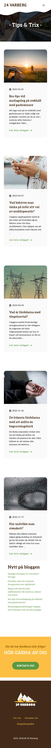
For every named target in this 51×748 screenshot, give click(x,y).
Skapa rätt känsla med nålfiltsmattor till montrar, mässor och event (24, 591)
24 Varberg (15, 5)
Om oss (17, 718)
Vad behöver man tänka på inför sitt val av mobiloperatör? (24, 207)
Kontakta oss (25, 665)
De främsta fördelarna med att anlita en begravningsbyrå (24, 422)
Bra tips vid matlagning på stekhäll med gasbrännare (25, 101)
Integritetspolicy (25, 724)
